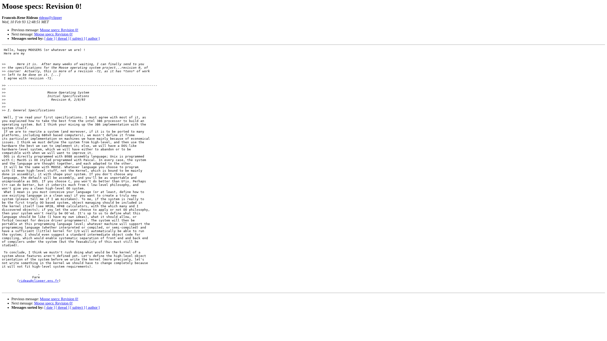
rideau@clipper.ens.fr (39, 281)
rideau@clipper (50, 18)
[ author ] (93, 38)
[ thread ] (62, 38)
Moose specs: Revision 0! (59, 30)
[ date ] (49, 38)
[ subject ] (77, 38)
